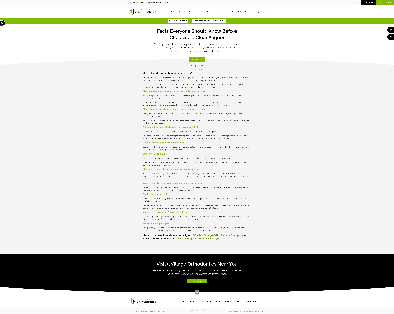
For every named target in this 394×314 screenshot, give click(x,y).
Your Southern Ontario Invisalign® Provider (154, 3)
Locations (368, 2)
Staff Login (161, 311)
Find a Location (197, 281)
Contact (218, 235)
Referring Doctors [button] (244, 12)
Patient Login (385, 2)
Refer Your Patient (178, 21)
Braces (218, 301)
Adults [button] (200, 12)
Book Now (390, 37)
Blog (257, 12)
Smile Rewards (390, 30)
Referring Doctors (251, 301)
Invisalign (228, 301)
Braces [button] (209, 12)
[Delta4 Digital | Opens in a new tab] (197, 311)
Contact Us (197, 59)
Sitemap (152, 311)
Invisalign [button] (220, 12)
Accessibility (143, 311)
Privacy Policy (133, 311)
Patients (238, 301)
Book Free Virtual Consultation (209, 21)
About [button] (172, 12)
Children (192, 301)
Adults (209, 301)
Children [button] (182, 12)
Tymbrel (262, 311)
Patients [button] (231, 12)
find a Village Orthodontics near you (199, 238)
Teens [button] (191, 12)
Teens (201, 301)
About (183, 301)
